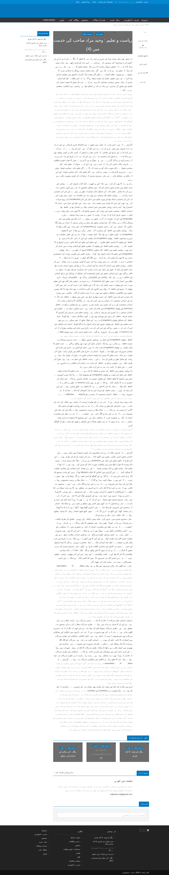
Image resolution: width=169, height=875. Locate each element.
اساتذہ (93, 2)
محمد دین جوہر (143, 41)
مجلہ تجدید (114, 20)
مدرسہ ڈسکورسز (142, 2)
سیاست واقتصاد (74, 861)
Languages (49, 20)
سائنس (77, 845)
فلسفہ (128, 748)
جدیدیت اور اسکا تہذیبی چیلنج (36, 56)
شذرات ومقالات (41, 846)
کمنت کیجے (143, 64)
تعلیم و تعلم (99, 34)
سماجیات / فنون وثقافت (71, 849)
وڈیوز (62, 20)
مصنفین (84, 20)
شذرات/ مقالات (98, 20)
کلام (78, 857)
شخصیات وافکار (87, 34)
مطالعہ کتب (74, 20)
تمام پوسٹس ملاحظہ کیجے (64, 773)
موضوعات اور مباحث (105, 2)
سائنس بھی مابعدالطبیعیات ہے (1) (101, 754)
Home (147, 25)
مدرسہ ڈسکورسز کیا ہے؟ (124, 2)
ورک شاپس (85, 2)
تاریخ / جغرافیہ (75, 838)
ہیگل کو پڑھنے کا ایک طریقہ (37, 39)
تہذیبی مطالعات (74, 841)
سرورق (145, 20)
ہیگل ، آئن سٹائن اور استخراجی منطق (68, 754)
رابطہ (77, 2)
